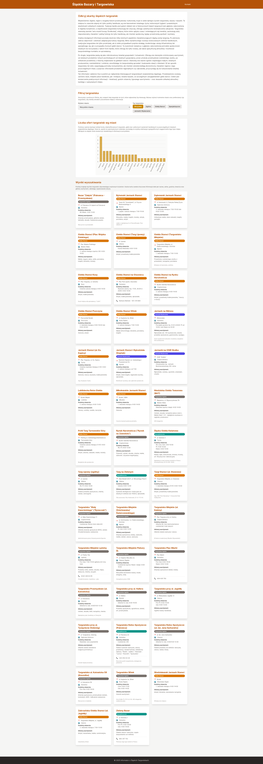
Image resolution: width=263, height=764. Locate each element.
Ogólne (148, 106)
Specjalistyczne (174, 106)
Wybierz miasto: (83, 103)
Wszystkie (138, 106)
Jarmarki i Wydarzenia (142, 111)
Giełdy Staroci (160, 106)
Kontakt (188, 4)
